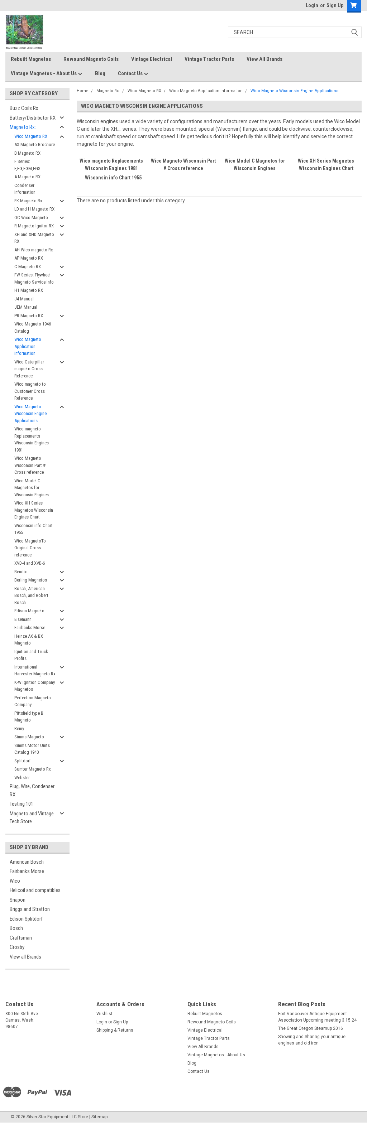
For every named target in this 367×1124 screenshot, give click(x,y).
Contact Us (131, 73)
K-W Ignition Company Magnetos (34, 686)
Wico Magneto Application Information (27, 346)
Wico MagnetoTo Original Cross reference (30, 548)
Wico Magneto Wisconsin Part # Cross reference (30, 465)
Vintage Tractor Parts (209, 59)
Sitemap (99, 1116)
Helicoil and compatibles (35, 890)
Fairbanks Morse (29, 627)
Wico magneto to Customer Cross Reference (30, 391)
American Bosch (27, 862)
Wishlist (104, 1013)
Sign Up (335, 5)
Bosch (16, 928)
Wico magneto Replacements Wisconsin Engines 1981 (31, 439)
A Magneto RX (27, 176)
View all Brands (25, 957)
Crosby (17, 947)
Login (312, 5)
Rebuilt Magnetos (31, 59)
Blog (100, 73)
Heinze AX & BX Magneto (28, 639)
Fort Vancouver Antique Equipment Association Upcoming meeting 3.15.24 (317, 1017)
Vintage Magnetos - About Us (44, 73)
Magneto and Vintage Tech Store (32, 817)
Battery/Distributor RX (33, 118)
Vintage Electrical (151, 59)
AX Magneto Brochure (34, 144)
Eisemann (23, 619)
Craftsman (21, 938)
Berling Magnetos (30, 580)
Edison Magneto (29, 610)
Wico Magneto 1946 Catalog (32, 327)
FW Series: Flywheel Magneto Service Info (34, 278)
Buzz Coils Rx (24, 108)
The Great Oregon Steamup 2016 (310, 1028)
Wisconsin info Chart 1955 (33, 529)
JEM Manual (25, 307)
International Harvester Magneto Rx (35, 670)
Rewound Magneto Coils (91, 59)
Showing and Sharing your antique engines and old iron (311, 1040)
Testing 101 (21, 804)
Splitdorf (22, 760)
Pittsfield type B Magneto (28, 716)
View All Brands (264, 59)
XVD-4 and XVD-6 (29, 563)
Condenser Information (24, 189)
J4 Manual (24, 298)
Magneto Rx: (23, 127)
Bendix (20, 571)
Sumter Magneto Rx (32, 769)
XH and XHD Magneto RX (34, 238)
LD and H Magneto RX (34, 209)
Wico (15, 881)
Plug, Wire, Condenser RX (32, 790)
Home (83, 90)
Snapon (17, 900)
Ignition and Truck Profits (31, 655)
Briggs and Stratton (30, 909)
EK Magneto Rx (28, 200)
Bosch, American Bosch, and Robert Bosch (31, 595)
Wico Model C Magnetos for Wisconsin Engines (31, 487)
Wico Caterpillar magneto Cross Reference (29, 368)
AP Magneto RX (28, 258)
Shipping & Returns (114, 1030)
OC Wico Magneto (31, 217)
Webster (22, 777)
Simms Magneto (29, 736)
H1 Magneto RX (28, 290)
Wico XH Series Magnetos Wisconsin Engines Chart (33, 510)
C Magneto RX (27, 266)
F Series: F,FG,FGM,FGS (27, 165)
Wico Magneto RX (30, 136)
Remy (19, 728)
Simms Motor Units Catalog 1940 (32, 749)
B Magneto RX (27, 153)
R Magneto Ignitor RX (34, 225)
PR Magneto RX (28, 315)
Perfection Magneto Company (32, 701)
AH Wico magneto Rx (33, 249)
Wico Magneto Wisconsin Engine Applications (30, 413)
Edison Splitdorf (26, 919)
